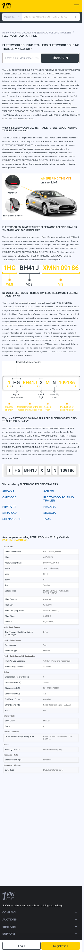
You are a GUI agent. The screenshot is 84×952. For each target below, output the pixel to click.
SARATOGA (9, 512)
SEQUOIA (49, 512)
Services (9, 926)
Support (8, 933)
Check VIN (60, 58)
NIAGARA (49, 506)
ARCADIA (8, 491)
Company (9, 912)
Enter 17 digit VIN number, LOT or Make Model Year (45, 17)
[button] (12, 16)
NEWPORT (9, 506)
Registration (60, 945)
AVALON (48, 491)
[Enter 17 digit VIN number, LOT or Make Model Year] (76, 17)
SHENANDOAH (11, 518)
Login (21, 945)
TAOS (47, 518)
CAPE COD (9, 497)
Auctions (9, 919)
